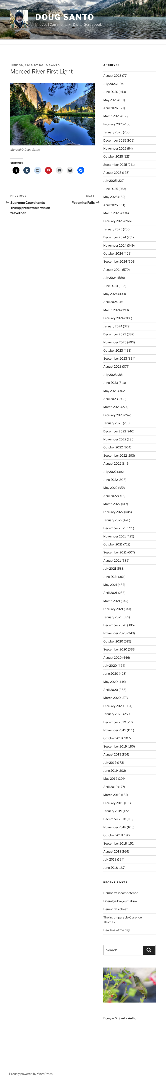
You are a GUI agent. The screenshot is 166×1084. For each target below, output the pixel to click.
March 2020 (112, 698)
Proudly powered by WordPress (31, 1074)
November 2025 (114, 148)
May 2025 (110, 197)
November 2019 (114, 730)
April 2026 (110, 108)
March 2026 (112, 116)
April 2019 (110, 787)
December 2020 (114, 625)
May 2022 (110, 487)
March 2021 (111, 601)
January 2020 (113, 714)
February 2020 (113, 706)
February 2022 (113, 512)
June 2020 (110, 673)
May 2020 (110, 682)
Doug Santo (64, 17)
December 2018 (114, 819)
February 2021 (113, 609)
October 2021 (113, 544)
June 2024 (110, 286)
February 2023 (113, 415)
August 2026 (112, 75)
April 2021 (110, 593)
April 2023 (110, 399)
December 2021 (114, 528)
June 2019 (110, 770)
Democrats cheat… (116, 909)
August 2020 (112, 657)
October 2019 (113, 738)
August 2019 (112, 754)
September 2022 (115, 455)
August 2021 (112, 560)
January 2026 (112, 132)
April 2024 (110, 302)
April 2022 (110, 496)
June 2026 (110, 92)
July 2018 (110, 859)
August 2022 (112, 463)
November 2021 (114, 536)
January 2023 (112, 423)
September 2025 (115, 164)
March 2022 (111, 504)
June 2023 (110, 382)
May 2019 (110, 778)
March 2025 (112, 213)
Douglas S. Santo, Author (120, 1018)
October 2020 (113, 641)
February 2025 (113, 221)
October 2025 (113, 156)
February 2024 (113, 318)
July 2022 (110, 471)
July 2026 (110, 84)
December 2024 (114, 237)
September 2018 (115, 843)
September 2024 (115, 261)
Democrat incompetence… (121, 893)
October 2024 (113, 253)
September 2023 (115, 358)
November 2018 (114, 827)
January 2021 (112, 617)
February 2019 (113, 803)
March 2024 (112, 310)
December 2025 (114, 140)
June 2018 (110, 867)
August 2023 (112, 366)
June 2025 (110, 189)
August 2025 (112, 172)
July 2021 (109, 568)
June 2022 (110, 479)
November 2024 (114, 245)
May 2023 (110, 391)
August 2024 (112, 269)
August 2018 (112, 851)
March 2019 (111, 795)
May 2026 (110, 100)
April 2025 (110, 205)
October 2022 (113, 447)
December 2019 (114, 722)
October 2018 (113, 835)
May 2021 (110, 585)
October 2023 (113, 350)
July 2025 (110, 180)
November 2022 (114, 439)
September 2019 (115, 746)
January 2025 (112, 229)
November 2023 (114, 342)
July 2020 (110, 665)
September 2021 (115, 552)
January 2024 (112, 326)
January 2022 (112, 520)
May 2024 (110, 294)
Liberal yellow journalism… (121, 901)
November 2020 (115, 633)
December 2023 (114, 334)
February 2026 (113, 124)
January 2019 (112, 811)
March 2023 (112, 407)
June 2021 (110, 577)
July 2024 (110, 277)
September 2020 (115, 649)
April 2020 (110, 690)
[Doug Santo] (129, 1001)
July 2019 (110, 762)
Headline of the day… (117, 930)
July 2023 (110, 374)
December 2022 (114, 431)
